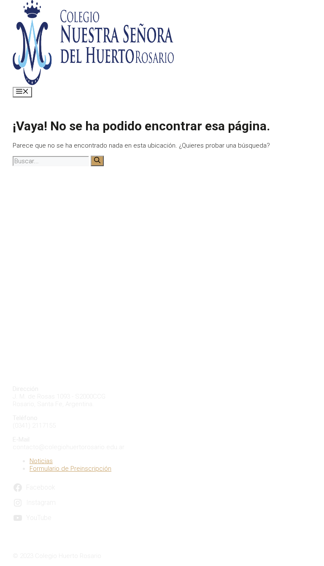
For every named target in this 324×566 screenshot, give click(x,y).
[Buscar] (97, 161)
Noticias (41, 461)
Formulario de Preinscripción (70, 468)
